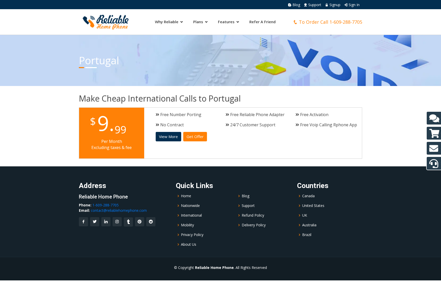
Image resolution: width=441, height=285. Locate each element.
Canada (308, 196)
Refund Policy (253, 215)
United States (313, 205)
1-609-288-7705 (345, 22)
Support (314, 4)
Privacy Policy (192, 235)
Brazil (306, 235)
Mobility (187, 225)
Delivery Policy (254, 225)
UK (304, 215)
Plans (198, 21)
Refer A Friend (262, 21)
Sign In (354, 4)
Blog (295, 4)
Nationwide (190, 205)
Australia (309, 225)
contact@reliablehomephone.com (119, 210)
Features (226, 21)
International (191, 215)
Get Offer (195, 136)
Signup (334, 4)
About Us (188, 244)
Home (186, 196)
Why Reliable (166, 21)
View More (168, 136)
